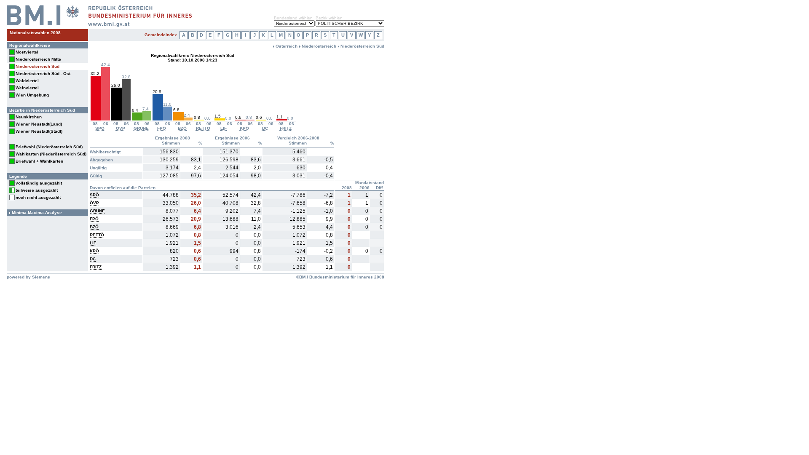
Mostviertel (27, 52)
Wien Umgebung (32, 95)
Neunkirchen (29, 117)
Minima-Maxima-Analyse (37, 212)
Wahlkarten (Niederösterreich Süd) (51, 154)
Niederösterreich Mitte (38, 59)
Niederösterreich (319, 46)
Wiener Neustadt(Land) (39, 124)
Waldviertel (27, 80)
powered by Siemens (28, 277)
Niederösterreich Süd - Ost (43, 73)
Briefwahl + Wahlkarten (39, 161)
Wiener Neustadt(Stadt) (39, 131)
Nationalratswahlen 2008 (35, 32)
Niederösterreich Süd (37, 66)
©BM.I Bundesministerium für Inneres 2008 (340, 277)
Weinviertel (27, 88)
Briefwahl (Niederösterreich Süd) (49, 147)
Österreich (286, 46)
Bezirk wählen (329, 18)
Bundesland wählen (293, 18)
